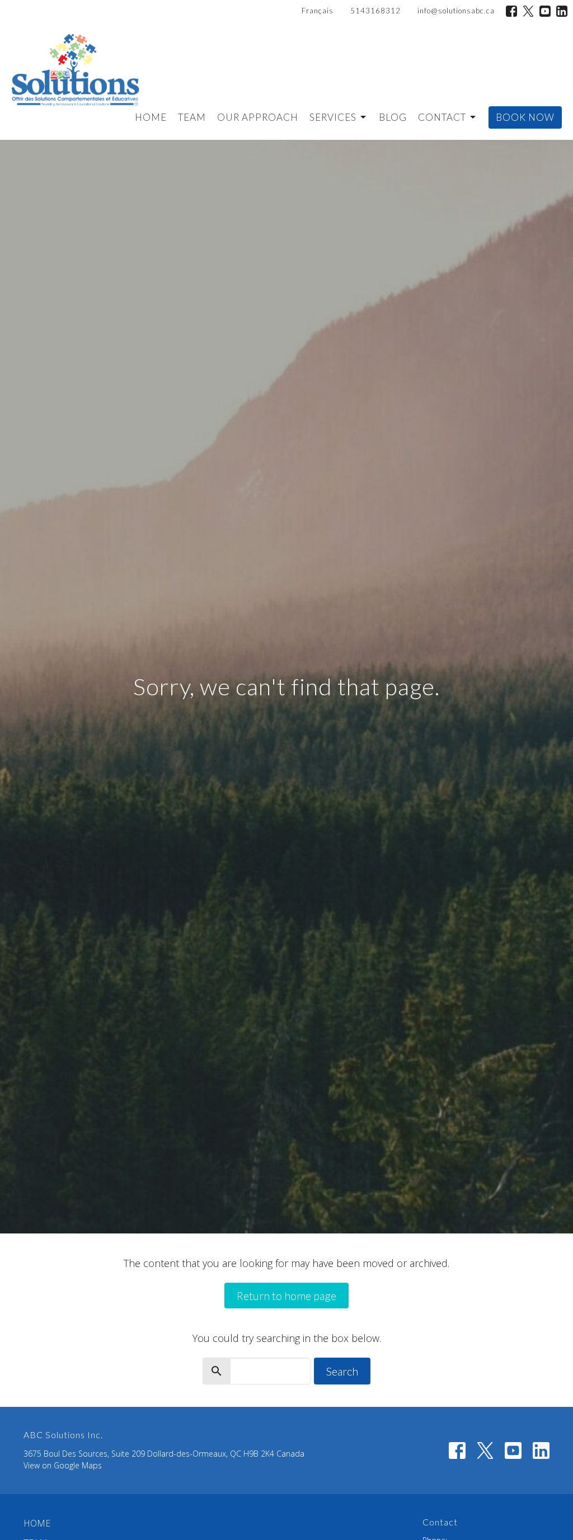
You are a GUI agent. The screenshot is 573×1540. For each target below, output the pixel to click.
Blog (393, 117)
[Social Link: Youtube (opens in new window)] (545, 11)
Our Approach (257, 117)
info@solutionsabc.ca (456, 10)
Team (192, 117)
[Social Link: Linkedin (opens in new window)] (561, 11)
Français (318, 10)
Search (342, 1371)
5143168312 (375, 10)
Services (332, 117)
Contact (442, 117)
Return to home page (286, 1295)
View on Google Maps (63, 1465)
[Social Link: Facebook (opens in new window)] (511, 11)
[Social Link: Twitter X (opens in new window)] (528, 11)
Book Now (525, 117)
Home (151, 117)
